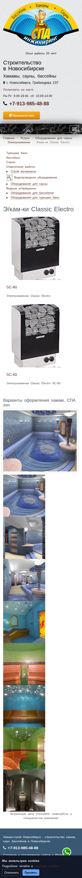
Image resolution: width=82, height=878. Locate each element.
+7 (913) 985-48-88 (66, 852)
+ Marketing (60, 855)
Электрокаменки (19, 142)
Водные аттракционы (21, 188)
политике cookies (46, 866)
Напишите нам (23, 115)
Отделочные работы (20, 166)
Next (73, 441)
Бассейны (13, 157)
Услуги (24, 138)
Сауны (10, 162)
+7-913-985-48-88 (29, 103)
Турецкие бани (16, 153)
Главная (9, 138)
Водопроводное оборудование (35, 177)
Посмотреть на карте (18, 89)
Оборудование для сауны (53, 138)
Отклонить (11, 872)
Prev (8, 441)
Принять (31, 872)
